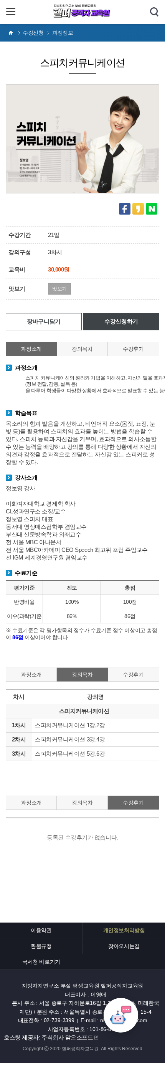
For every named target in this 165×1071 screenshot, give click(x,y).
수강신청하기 (121, 321)
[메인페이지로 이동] (82, 16)
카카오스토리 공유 (138, 209)
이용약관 (41, 930)
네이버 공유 (151, 209)
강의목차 (82, 349)
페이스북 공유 (124, 209)
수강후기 (133, 349)
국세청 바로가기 (41, 962)
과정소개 (31, 349)
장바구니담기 (43, 321)
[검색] (154, 12)
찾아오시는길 (123, 946)
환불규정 (41, 946)
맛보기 (59, 288)
